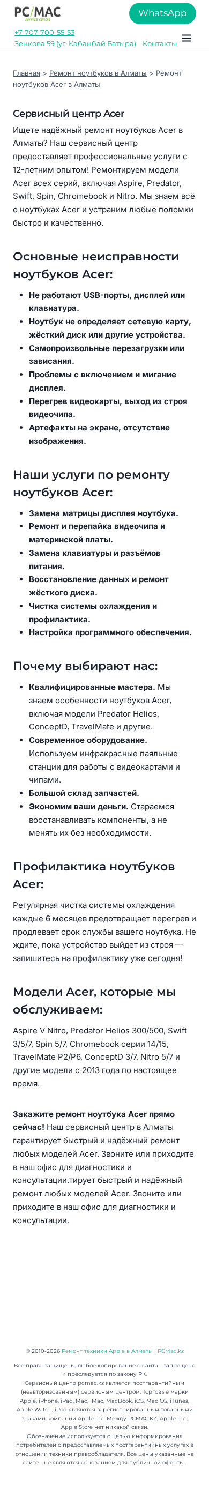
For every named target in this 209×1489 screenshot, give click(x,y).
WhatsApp (162, 13)
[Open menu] (186, 38)
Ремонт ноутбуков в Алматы (98, 73)
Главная (26, 73)
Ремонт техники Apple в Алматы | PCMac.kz (123, 1350)
